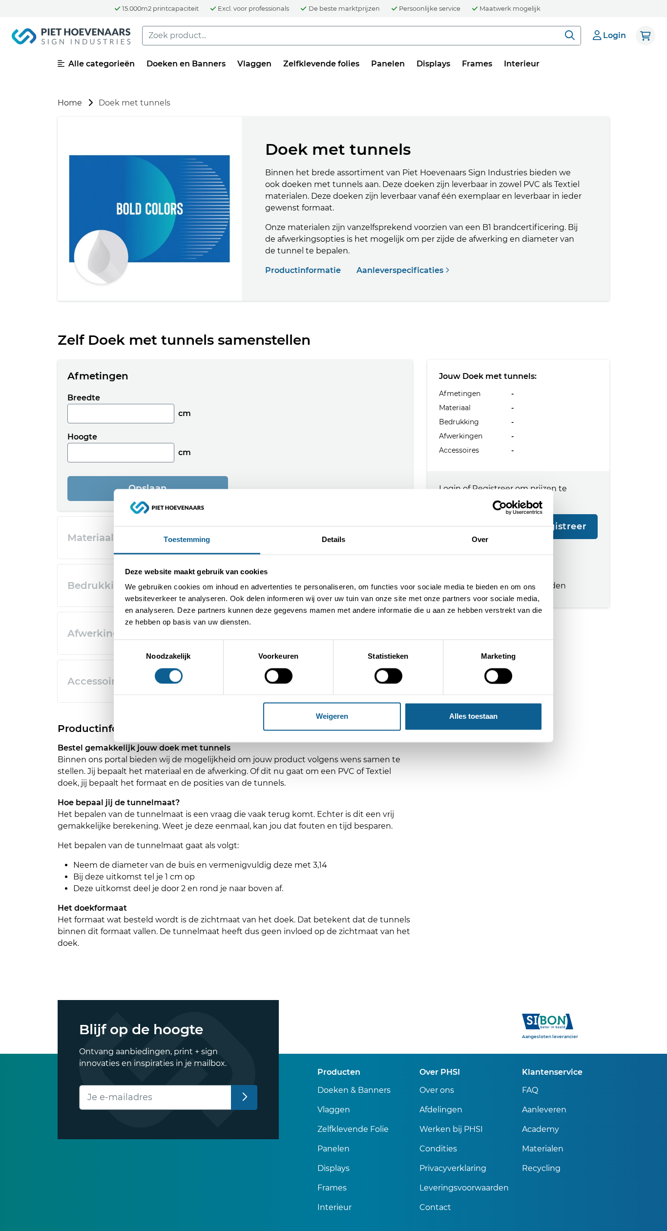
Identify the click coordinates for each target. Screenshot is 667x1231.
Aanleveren (544, 1109)
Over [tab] (480, 540)
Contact (435, 1207)
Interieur (522, 63)
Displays (433, 63)
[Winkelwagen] (645, 35)
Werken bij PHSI (451, 1129)
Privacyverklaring (452, 1168)
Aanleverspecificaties (400, 270)
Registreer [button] (561, 527)
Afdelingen (440, 1109)
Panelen (388, 63)
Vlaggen (254, 63)
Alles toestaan (473, 716)
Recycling (541, 1168)
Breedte (83, 397)
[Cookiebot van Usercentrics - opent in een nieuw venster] (499, 507)
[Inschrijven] (244, 1097)
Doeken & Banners (354, 1090)
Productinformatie (304, 270)
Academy (540, 1129)
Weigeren (332, 716)
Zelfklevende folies (321, 63)
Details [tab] (334, 540)
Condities (438, 1148)
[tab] (235, 376)
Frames (477, 63)
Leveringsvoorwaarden (464, 1187)
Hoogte (82, 436)
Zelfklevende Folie (353, 1129)
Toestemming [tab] (187, 540)
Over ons (436, 1090)
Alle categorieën (100, 63)
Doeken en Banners (186, 63)
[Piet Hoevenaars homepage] (71, 38)
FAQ (530, 1090)
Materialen (542, 1148)
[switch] (278, 676)
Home (70, 102)
